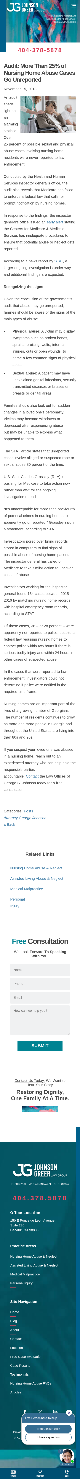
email (13, 1476)
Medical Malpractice (26, 889)
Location (16, 1348)
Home (14, 1312)
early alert (55, 222)
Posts (28, 811)
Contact (32, 776)
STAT (58, 261)
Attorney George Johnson (25, 818)
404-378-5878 (40, 50)
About (14, 1330)
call (66, 1476)
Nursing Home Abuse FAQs (30, 1383)
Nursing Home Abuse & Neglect (36, 868)
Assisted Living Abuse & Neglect (36, 878)
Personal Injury (21, 1283)
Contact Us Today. (30, 1081)
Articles (15, 1392)
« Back (9, 824)
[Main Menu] (73, 5)
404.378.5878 (40, 1198)
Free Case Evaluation (26, 1357)
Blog (13, 1321)
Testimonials (19, 1374)
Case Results (20, 1365)
